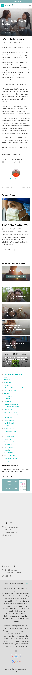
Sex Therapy (8, 444)
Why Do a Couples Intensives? (15, 296)
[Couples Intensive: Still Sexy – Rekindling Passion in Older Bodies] (16, 313)
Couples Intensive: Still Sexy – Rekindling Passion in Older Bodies (15, 311)
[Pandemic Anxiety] (16, 209)
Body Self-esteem (10, 431)
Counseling (7, 401)
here (26, 584)
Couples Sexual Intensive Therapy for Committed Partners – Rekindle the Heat (15, 327)
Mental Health (11, 32)
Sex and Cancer (9, 428)
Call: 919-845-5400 (16, 270)
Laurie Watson (18, 229)
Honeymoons (8, 453)
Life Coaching (8, 396)
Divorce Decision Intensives (13, 374)
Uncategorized (9, 442)
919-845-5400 (17, 1)
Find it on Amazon (10, 488)
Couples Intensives (10, 420)
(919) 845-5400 (10, 536)
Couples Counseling (10, 458)
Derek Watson (22, 28)
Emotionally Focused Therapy (14, 415)
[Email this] (4, 162)
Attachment (8, 417)
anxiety (20, 231)
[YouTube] (12, 656)
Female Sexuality (9, 423)
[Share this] (9, 162)
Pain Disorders (8, 439)
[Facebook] (20, 656)
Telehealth (7, 393)
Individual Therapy (10, 390)
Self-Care (7, 385)
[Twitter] (16, 656)
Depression (18, 30)
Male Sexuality (8, 447)
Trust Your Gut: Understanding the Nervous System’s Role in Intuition (16, 360)
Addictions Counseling (11, 407)
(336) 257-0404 (10, 576)
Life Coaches (8, 409)
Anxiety (12, 30)
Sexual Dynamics (9, 436)
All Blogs (6, 30)
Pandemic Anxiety (15, 225)
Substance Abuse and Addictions (15, 388)
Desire (6, 434)
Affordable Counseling (11, 412)
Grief (5, 377)
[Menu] (30, 5)
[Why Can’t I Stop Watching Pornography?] (16, 345)
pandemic (26, 231)
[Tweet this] (15, 162)
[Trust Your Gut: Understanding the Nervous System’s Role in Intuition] (16, 364)
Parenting (7, 450)
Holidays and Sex (9, 455)
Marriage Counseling (11, 404)
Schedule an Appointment (16, 276)
